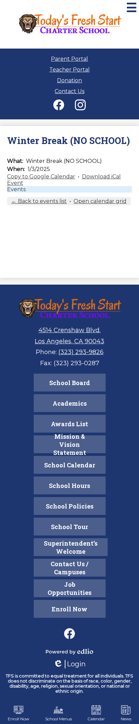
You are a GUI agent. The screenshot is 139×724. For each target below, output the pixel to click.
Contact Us (69, 91)
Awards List (69, 424)
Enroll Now (69, 609)
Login (69, 664)
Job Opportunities (69, 588)
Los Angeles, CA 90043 (69, 341)
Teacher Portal (69, 69)
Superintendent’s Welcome (71, 547)
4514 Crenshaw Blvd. (69, 330)
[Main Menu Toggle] (131, 7)
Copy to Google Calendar (41, 176)
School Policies (69, 506)
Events (16, 189)
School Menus (58, 718)
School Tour (69, 527)
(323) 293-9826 (81, 352)
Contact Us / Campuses (69, 568)
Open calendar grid (100, 201)
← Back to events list (39, 201)
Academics (70, 403)
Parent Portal (69, 59)
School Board (69, 383)
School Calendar (69, 465)
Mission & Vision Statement (69, 444)
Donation (69, 80)
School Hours (69, 486)
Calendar (96, 718)
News (126, 718)
